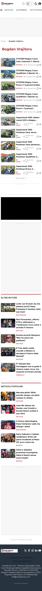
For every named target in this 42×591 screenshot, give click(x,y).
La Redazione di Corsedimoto (21, 558)
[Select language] (29, 4)
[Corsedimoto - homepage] (9, 3)
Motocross (21, 315)
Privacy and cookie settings (21, 540)
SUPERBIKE (21, 10)
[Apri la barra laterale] (1, 10)
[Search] (23, 3)
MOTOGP (8, 10)
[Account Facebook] (29, 550)
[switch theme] (36, 3)
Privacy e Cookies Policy (21, 561)
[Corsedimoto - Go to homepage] (9, 551)
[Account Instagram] (32, 550)
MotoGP (19, 331)
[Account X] (25, 550)
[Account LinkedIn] (36, 550)
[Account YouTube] (39, 550)
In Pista (19, 65)
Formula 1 (20, 375)
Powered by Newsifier (21, 583)
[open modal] (39, 3)
